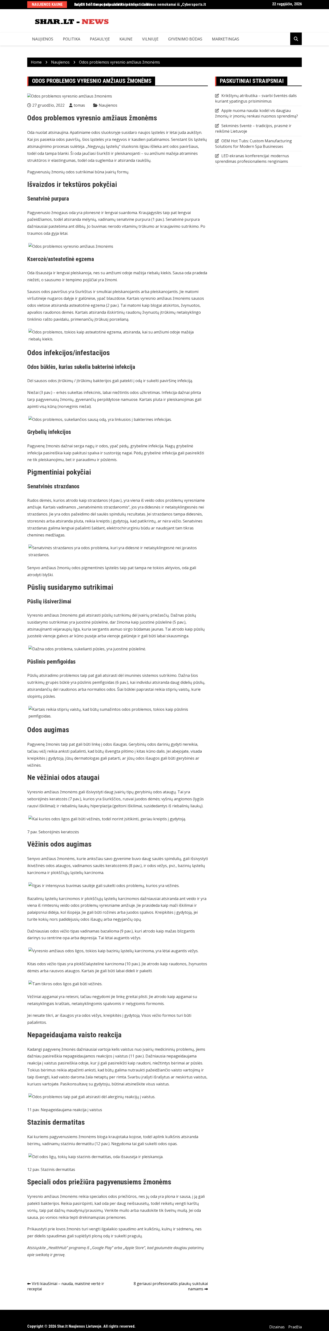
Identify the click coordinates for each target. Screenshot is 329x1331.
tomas (79, 105)
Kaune (125, 39)
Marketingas (225, 39)
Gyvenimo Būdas (185, 39)
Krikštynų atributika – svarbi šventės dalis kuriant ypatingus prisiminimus (256, 98)
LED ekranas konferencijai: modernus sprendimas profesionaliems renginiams (252, 158)
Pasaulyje (100, 39)
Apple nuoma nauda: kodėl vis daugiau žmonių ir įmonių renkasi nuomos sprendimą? (256, 113)
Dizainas (277, 1327)
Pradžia (295, 1327)
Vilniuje (150, 39)
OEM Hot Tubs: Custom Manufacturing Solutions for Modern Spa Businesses (253, 143)
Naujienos (42, 39)
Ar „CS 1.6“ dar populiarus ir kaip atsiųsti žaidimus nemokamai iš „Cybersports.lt (140, 4)
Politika (71, 39)
